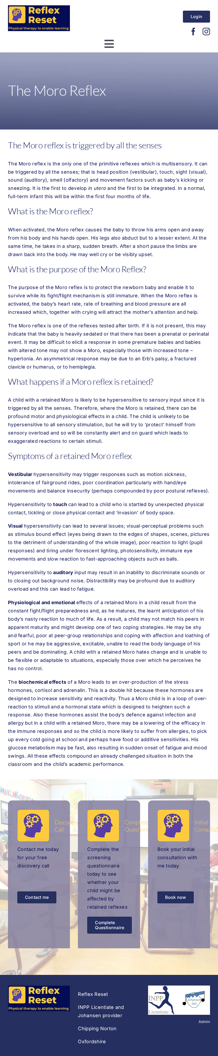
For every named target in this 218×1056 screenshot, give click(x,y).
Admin (204, 1021)
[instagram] (206, 31)
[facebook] (193, 31)
